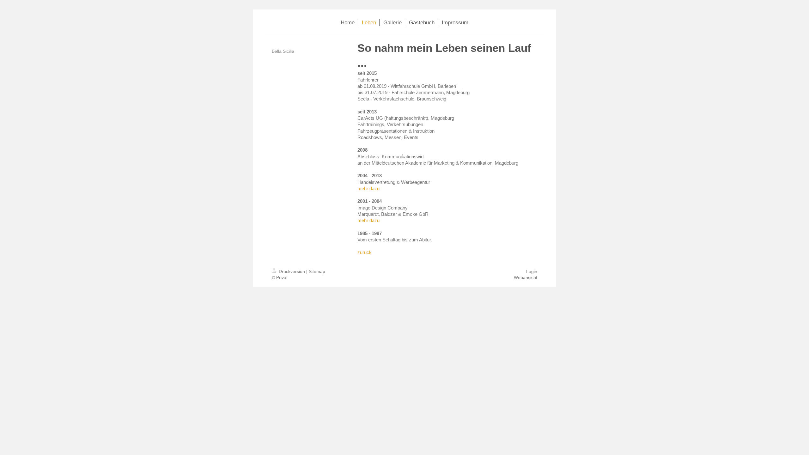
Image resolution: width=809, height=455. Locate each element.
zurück (364, 252)
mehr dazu (368, 188)
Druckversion (291, 271)
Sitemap (317, 271)
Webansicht (525, 277)
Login (531, 271)
